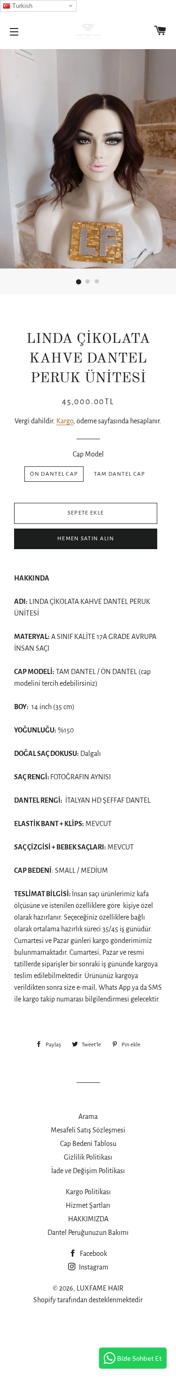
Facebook (92, 1253)
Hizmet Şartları (88, 1205)
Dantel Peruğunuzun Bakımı (88, 1232)
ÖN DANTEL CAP (54, 474)
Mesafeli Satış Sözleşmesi (88, 1130)
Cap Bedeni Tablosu (88, 1143)
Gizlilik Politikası (88, 1157)
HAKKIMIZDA (88, 1219)
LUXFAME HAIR (100, 1288)
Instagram (92, 1267)
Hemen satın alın (85, 539)
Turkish (21, 5)
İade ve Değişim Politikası (88, 1171)
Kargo (64, 421)
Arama (88, 1116)
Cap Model (88, 454)
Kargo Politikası (88, 1192)
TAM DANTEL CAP (119, 474)
